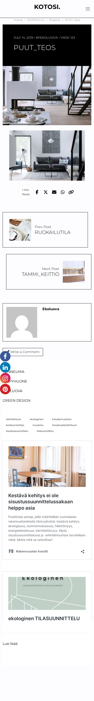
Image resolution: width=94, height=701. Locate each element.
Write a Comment (24, 352)
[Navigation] (88, 9)
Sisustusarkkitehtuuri (64, 425)
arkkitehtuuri (13, 419)
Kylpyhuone (15, 381)
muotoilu (38, 425)
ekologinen (37, 419)
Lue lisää (10, 643)
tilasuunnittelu (45, 431)
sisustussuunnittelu (17, 431)
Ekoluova (49, 38)
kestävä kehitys (15, 425)
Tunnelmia (13, 372)
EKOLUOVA (12, 391)
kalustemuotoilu (61, 419)
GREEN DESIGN (16, 400)
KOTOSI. (47, 6)
